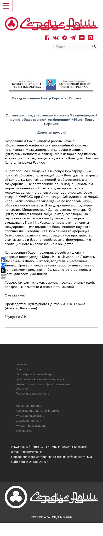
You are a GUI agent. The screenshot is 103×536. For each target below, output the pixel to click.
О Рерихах (23, 369)
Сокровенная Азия (28, 420)
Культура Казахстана (30, 415)
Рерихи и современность (32, 393)
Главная (21, 364)
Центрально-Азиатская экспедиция (40, 379)
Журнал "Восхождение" (31, 425)
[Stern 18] (51, 24)
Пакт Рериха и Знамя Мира (34, 374)
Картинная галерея (29, 405)
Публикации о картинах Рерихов (37, 410)
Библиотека (24, 430)
